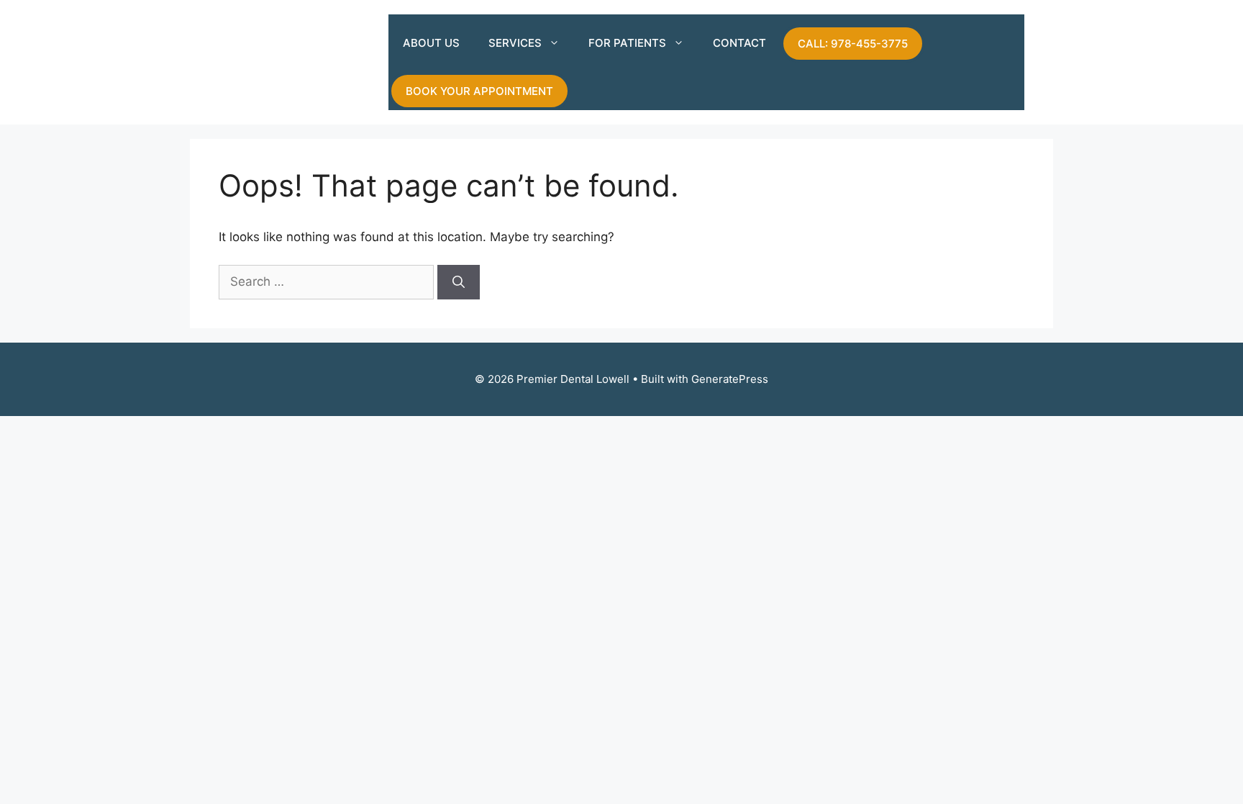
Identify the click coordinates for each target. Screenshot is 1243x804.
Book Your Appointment (479, 91)
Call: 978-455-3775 (853, 43)
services (515, 43)
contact (739, 43)
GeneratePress (729, 379)
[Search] (458, 282)
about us (431, 43)
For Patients (627, 43)
